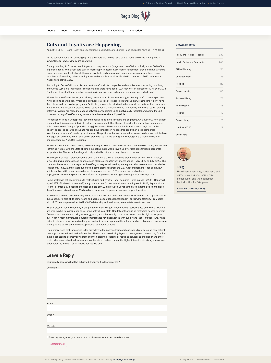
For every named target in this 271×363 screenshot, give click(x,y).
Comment (53, 267)
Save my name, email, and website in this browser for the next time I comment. (90, 337)
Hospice (101, 49)
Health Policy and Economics (189, 3)
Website (51, 326)
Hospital (111, 49)
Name (50, 303)
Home (51, 30)
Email (50, 315)
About (64, 30)
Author (77, 30)
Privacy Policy (116, 30)
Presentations (94, 30)
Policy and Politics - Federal (157, 3)
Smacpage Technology (124, 359)
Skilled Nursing (216, 3)
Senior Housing (125, 49)
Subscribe (136, 30)
